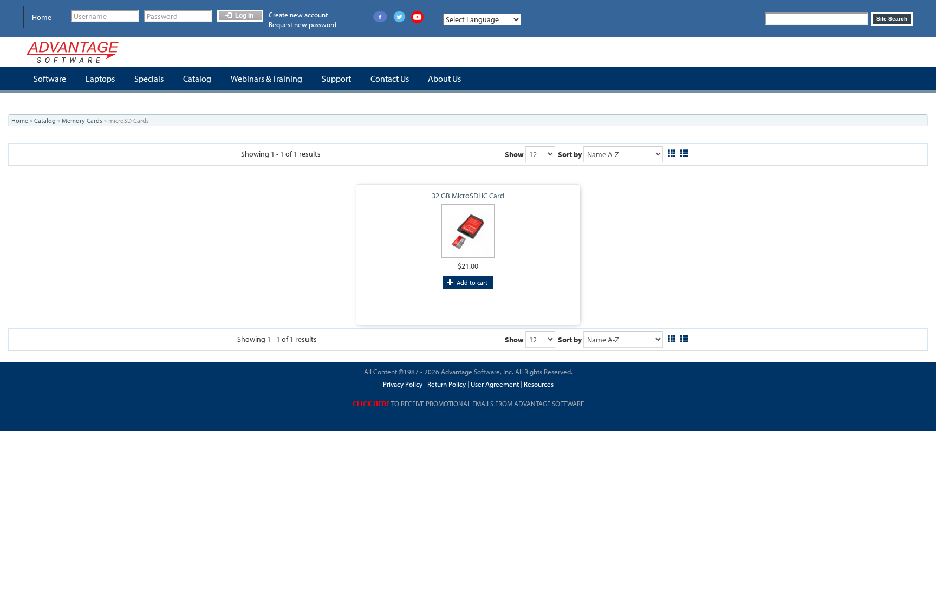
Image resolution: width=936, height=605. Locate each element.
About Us (444, 78)
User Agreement (495, 384)
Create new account (298, 14)
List (684, 152)
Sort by (570, 154)
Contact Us (389, 78)
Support (336, 78)
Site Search (891, 19)
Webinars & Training (266, 78)
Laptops (100, 78)
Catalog (197, 78)
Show (514, 154)
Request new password (302, 24)
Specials (149, 78)
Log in (243, 15)
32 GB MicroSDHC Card (468, 195)
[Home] (73, 52)
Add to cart (471, 282)
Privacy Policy (402, 384)
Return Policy (446, 384)
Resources (539, 384)
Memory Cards (82, 120)
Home (41, 17)
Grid (672, 152)
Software (50, 78)
